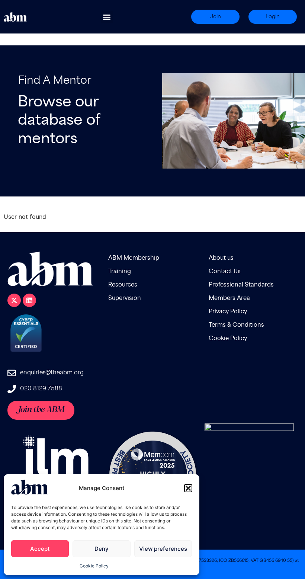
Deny (101, 548)
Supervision (124, 298)
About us (221, 258)
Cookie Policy (94, 566)
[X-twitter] (14, 300)
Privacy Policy (228, 311)
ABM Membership (133, 258)
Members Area (229, 298)
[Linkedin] (29, 300)
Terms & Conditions (236, 325)
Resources (122, 285)
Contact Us (225, 271)
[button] (188, 488)
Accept (40, 548)
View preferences (163, 548)
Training (119, 271)
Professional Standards (241, 285)
